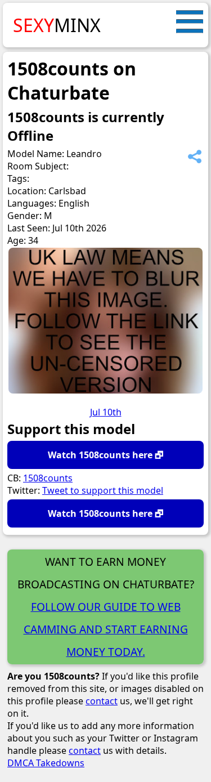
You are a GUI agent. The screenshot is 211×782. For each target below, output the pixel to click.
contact (102, 701)
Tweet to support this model (102, 490)
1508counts (48, 478)
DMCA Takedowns (45, 763)
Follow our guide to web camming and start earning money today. (106, 629)
